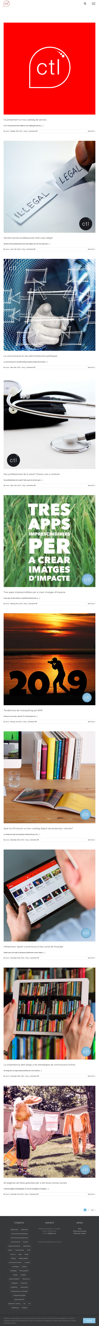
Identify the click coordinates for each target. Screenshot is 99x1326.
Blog (25, 131)
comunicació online (15, 1262)
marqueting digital (19, 1295)
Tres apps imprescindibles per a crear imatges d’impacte (34, 592)
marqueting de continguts (19, 1291)
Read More (91, 131)
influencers (26, 1279)
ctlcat (7, 131)
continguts (15, 1267)
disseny (24, 1267)
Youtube (24, 1308)
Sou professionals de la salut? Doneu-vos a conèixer (32, 474)
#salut (10, 1250)
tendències (15, 1308)
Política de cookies (80, 1233)
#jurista (25, 1242)
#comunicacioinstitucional (19, 1238)
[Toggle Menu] (93, 4)
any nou (13, 1254)
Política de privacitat (79, 1231)
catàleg (13, 1258)
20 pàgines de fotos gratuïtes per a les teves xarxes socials (35, 1183)
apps (20, 1254)
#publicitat (26, 1246)
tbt (29, 1304)
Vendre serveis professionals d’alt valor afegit (28, 238)
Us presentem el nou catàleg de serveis (25, 119)
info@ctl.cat (52, 1233)
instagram (14, 1283)
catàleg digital (23, 1258)
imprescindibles (14, 1279)
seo (24, 1304)
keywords (24, 1283)
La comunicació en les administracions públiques (30, 356)
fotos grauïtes (24, 1271)
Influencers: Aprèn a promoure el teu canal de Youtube (33, 946)
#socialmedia (19, 1250)
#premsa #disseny (14, 1246)
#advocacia (14, 1230)
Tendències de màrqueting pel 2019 (23, 710)
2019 (28, 1250)
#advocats (24, 1230)
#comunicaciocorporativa (19, 1234)
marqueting (24, 1287)
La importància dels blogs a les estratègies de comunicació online (39, 1064)
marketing (14, 1287)
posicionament (19, 1299)
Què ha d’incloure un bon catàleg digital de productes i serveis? (38, 828)
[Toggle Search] (85, 3)
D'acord (89, 1320)
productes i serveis (14, 1304)
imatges (23, 1275)
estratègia (13, 1271)
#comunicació (15, 1242)
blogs (26, 1254)
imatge (15, 1275)
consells (27, 1262)
